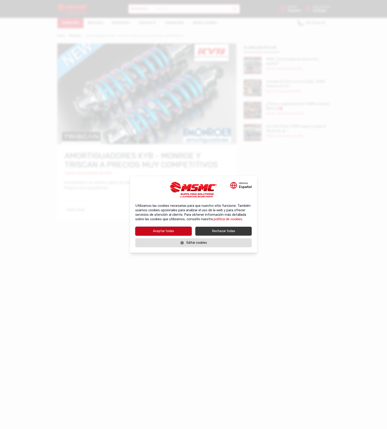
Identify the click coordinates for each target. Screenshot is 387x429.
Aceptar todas (163, 231)
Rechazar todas (223, 231)
